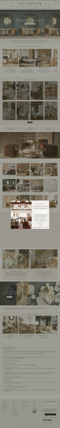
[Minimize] (48, 201)
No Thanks (40, 224)
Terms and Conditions (43, 220)
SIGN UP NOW (40, 222)
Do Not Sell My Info (41, 227)
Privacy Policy (37, 220)
